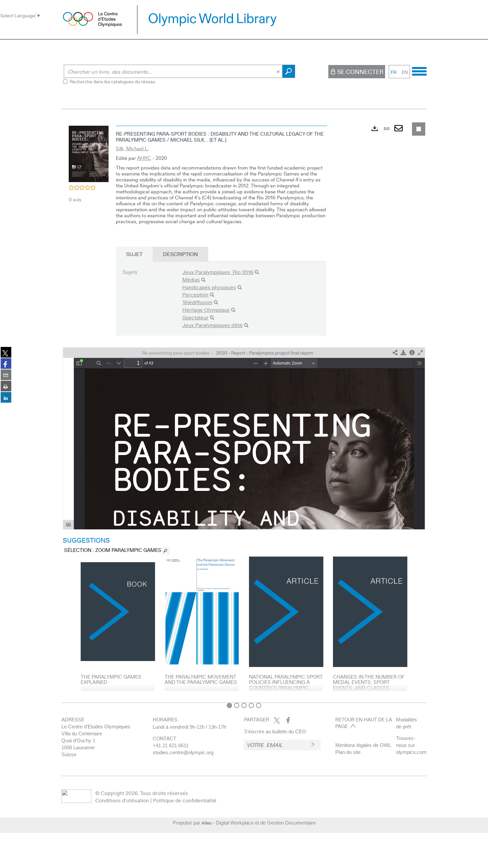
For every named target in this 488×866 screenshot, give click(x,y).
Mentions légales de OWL (363, 745)
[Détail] (412, 353)
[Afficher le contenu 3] (244, 705)
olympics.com (411, 752)
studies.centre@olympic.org (183, 752)
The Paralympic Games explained (111, 679)
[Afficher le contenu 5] (258, 705)
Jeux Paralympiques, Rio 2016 (217, 272)
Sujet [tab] (134, 254)
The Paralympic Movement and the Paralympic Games (201, 679)
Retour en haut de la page (363, 722)
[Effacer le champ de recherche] (279, 71)
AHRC (144, 158)
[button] (89, 153)
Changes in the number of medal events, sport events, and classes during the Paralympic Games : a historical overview (369, 690)
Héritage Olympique (206, 309)
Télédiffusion (197, 302)
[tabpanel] (244, 410)
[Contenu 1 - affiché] (229, 705)
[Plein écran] (420, 353)
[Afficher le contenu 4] (251, 705)
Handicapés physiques (209, 287)
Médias (191, 279)
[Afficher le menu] (419, 70)
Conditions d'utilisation (122, 800)
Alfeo (206, 823)
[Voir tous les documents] (165, 551)
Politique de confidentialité (184, 800)
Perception (195, 294)
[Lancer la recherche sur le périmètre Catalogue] (288, 71)
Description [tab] (180, 254)
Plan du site (348, 752)
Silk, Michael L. (132, 148)
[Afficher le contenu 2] (236, 705)
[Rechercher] (257, 272)
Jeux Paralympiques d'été (212, 325)
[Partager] (395, 353)
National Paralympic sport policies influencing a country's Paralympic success (285, 685)
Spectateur (195, 317)
